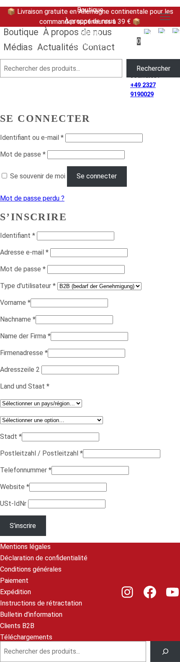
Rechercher (153, 68)
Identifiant (17, 236)
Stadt (11, 436)
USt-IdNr (14, 503)
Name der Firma (25, 336)
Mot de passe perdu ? (32, 198)
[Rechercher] (165, 651)
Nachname (18, 319)
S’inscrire (23, 526)
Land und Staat (24, 386)
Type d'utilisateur (28, 286)
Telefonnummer (25, 470)
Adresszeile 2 (20, 370)
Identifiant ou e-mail (32, 138)
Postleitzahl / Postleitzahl (41, 453)
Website (14, 487)
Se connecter (97, 176)
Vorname (15, 303)
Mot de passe (23, 154)
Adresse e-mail (24, 252)
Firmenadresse (24, 353)
